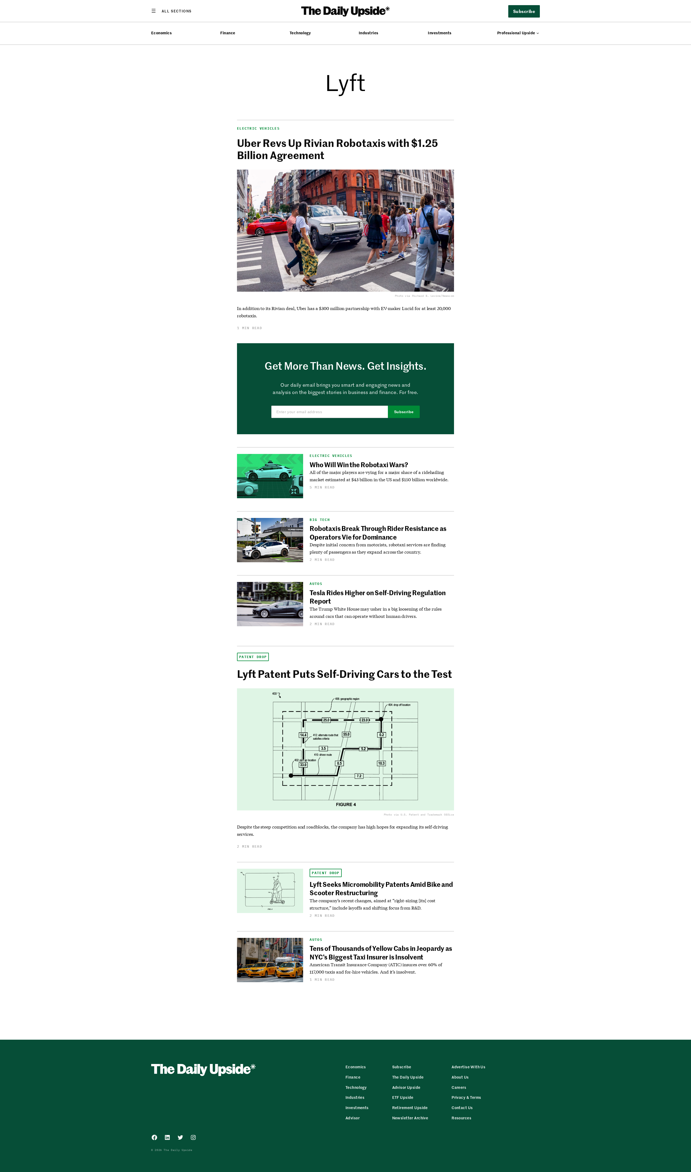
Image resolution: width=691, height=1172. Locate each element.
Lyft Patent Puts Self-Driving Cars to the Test (344, 674)
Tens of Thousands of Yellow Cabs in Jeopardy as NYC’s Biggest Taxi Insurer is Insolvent (381, 952)
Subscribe (404, 412)
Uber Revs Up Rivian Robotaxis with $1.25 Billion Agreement (337, 149)
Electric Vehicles (258, 128)
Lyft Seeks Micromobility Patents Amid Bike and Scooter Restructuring (381, 888)
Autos (316, 583)
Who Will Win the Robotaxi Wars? (359, 464)
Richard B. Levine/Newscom (433, 296)
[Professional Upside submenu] (537, 33)
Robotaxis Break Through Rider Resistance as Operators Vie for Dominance (378, 532)
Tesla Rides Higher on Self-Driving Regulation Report (377, 596)
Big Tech (320, 519)
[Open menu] (171, 11)
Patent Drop (253, 657)
